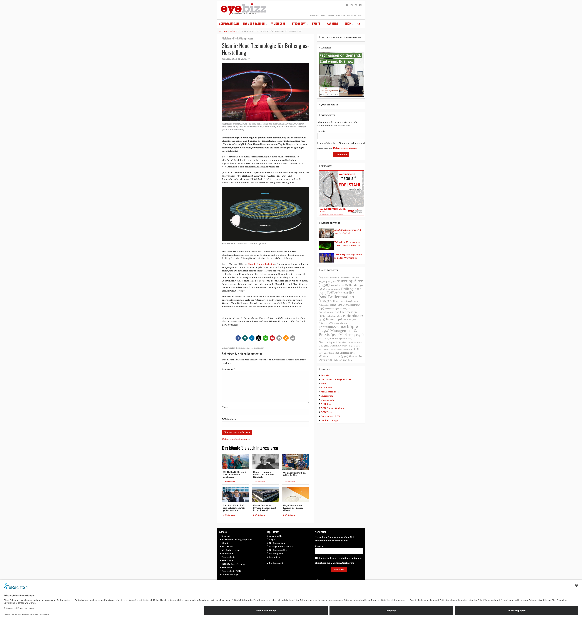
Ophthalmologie (353, 342)
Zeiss (338, 360)
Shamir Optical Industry (261, 264)
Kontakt (331, 15)
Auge (324, 277)
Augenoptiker (341, 283)
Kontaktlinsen (332, 327)
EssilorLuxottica (329, 312)
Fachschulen (334, 316)
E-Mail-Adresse (229, 419)
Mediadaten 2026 (330, 391)
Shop (348, 24)
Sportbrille (331, 352)
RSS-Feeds (326, 387)
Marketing (351, 335)
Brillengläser (242, 347)
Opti (324, 345)
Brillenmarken (336, 298)
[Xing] (356, 5)
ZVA (348, 360)
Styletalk (348, 352)
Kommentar (228, 369)
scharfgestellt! (229, 24)
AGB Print (326, 412)
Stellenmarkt (276, 562)
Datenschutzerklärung (345, 147)
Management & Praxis (338, 332)
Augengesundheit (350, 277)
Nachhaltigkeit (256, 347)
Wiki (359, 15)
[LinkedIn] (360, 5)
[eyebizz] (243, 10)
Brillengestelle (333, 289)
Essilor (344, 308)
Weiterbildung (333, 356)
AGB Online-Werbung (332, 408)
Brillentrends (340, 301)
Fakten (335, 319)
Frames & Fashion (254, 24)
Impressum (327, 395)
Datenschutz (327, 399)
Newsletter (351, 15)
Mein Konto (314, 15)
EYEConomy (299, 24)
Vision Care (278, 24)
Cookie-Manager (330, 420)
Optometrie (339, 345)
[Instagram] (352, 5)
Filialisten (326, 323)
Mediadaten (340, 15)
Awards (337, 285)
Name (225, 407)
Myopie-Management (339, 338)
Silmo (341, 349)
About (323, 15)
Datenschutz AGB (330, 416)
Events (316, 24)
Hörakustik (340, 323)
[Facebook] (347, 5)
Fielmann (350, 320)
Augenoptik (327, 281)
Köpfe (272, 539)
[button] (238, 338)
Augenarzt (335, 277)
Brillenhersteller (278, 550)
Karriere (332, 24)
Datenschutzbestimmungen (236, 438)
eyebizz (223, 31)
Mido (322, 339)
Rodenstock (329, 349)
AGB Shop (326, 404)
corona (335, 304)
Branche (234, 31)
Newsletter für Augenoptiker (336, 379)
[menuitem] (229, 24)
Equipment (332, 308)
